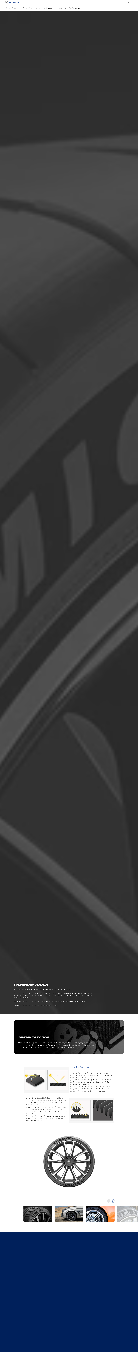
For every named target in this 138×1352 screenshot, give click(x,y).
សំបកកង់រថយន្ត (12, 8)
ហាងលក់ (38, 8)
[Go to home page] (12, 2)
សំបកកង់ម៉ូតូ (27, 8)
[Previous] (108, 1201)
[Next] (113, 1201)
